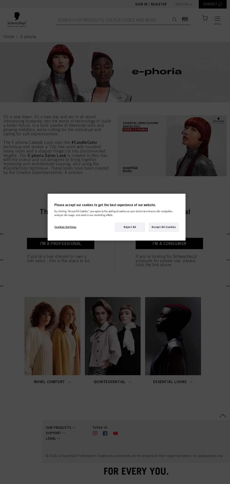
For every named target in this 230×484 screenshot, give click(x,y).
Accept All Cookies (164, 227)
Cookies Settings (65, 227)
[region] (117, 217)
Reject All (130, 227)
